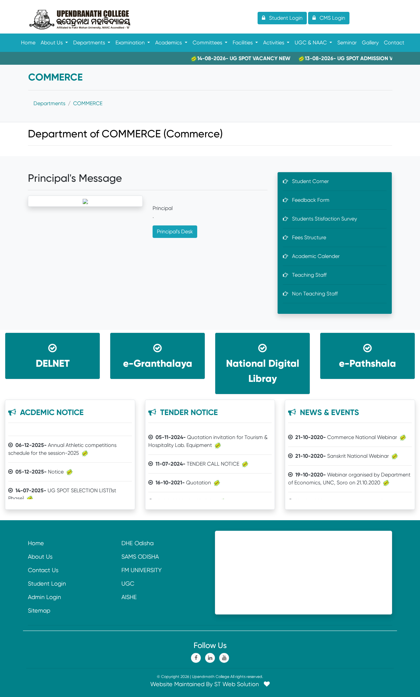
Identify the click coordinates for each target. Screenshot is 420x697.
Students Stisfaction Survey (322, 219)
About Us (52, 42)
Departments (89, 42)
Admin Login (44, 596)
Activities (274, 42)
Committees (208, 42)
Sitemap (39, 610)
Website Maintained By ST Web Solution (207, 684)
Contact (394, 42)
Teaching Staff (307, 275)
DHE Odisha (137, 543)
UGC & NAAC (311, 42)
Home (28, 42)
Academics (169, 42)
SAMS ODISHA (140, 556)
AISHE (129, 596)
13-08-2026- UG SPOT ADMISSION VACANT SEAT (353, 58)
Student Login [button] (284, 18)
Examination (131, 42)
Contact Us (43, 570)
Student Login (47, 583)
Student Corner (308, 181)
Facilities (243, 42)
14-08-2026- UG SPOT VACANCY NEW (232, 58)
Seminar (347, 42)
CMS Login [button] (330, 18)
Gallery (370, 42)
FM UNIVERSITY (141, 570)
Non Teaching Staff (313, 293)
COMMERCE (87, 103)
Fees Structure (307, 237)
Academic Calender (314, 256)
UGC (127, 583)
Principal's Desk (175, 231)
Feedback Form (308, 200)
